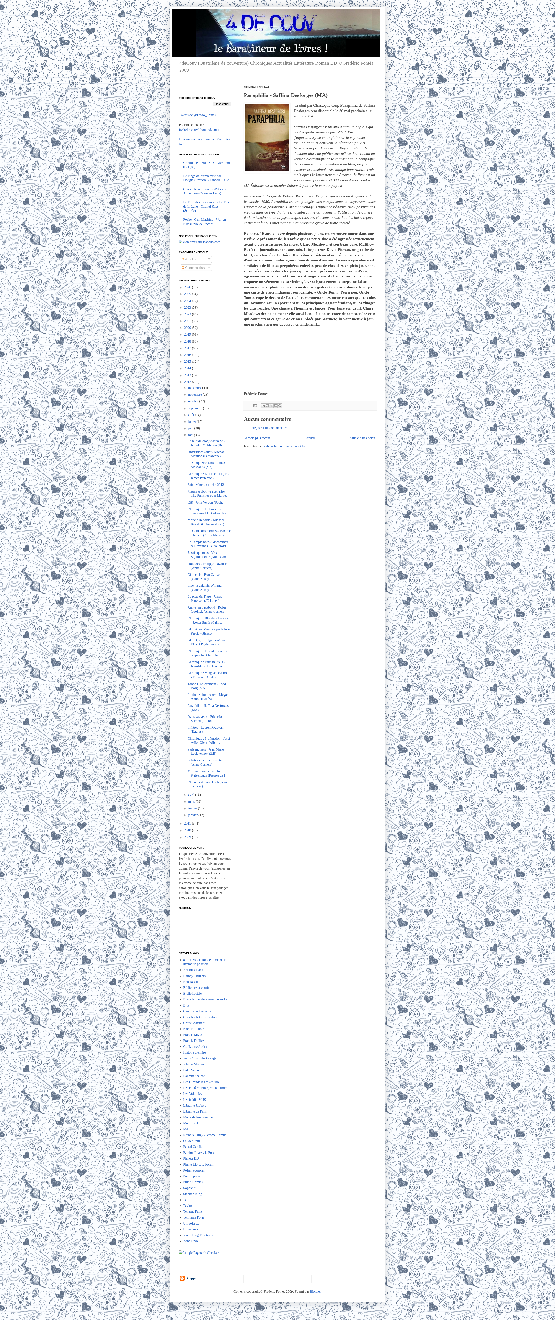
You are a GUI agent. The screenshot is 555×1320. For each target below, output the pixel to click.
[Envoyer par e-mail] (263, 405)
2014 (188, 368)
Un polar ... (191, 1223)
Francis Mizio (192, 1035)
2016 (188, 355)
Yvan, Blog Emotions (198, 1235)
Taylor (187, 1205)
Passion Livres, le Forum (200, 1152)
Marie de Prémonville (198, 1117)
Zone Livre (191, 1241)
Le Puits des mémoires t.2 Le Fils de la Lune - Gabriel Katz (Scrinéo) (206, 206)
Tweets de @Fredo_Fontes (197, 115)
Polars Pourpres (194, 1170)
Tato (186, 1200)
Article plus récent (257, 438)
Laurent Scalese (194, 1076)
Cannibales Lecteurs (197, 1011)
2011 (188, 823)
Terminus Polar (193, 1217)
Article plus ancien (362, 438)
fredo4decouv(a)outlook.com (199, 129)
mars (192, 801)
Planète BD (191, 1158)
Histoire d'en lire (194, 1052)
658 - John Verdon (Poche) (206, 502)
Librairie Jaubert (194, 1105)
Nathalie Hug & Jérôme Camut (204, 1135)
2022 (188, 314)
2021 (188, 321)
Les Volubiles (192, 1093)
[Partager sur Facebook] (275, 405)
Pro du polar (191, 1176)
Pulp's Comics (193, 1182)
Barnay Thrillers (194, 976)
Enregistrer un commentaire (268, 428)
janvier (193, 815)
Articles (190, 259)
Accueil (309, 438)
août (191, 415)
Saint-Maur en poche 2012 (206, 484)
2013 (188, 375)
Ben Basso (190, 982)
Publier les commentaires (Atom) (285, 446)
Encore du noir (193, 1029)
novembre (195, 394)
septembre (195, 408)
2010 (188, 830)
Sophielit (189, 1188)
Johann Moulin (193, 1064)
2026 (188, 287)
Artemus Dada (193, 970)
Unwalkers (190, 1229)
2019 (188, 334)
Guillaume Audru (195, 1046)
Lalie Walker (192, 1070)
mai (191, 435)
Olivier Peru (191, 1141)
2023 (188, 307)
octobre (193, 401)
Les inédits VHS (194, 1099)
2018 (188, 341)
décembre (195, 388)
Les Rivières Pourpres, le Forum (205, 1088)
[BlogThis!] (267, 405)
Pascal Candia (192, 1147)
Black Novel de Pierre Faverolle (205, 999)
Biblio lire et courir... (197, 987)
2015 (188, 361)
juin (191, 428)
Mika (186, 1129)
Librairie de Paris (195, 1111)
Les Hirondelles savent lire (201, 1082)
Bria (186, 1005)
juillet (192, 421)
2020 (188, 328)
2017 (188, 348)
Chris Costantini (194, 1023)
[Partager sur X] (271, 405)
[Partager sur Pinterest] (280, 405)
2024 (188, 301)
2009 (188, 837)
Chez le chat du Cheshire (200, 1017)
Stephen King (192, 1194)
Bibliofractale (192, 993)
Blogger (315, 1291)
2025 (188, 294)
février (193, 808)
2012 (188, 382)
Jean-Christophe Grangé (199, 1058)
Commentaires (194, 267)
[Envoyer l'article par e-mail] (255, 405)
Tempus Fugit (192, 1211)
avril (191, 794)
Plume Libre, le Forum (198, 1164)
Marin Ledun (192, 1123)
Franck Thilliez (193, 1041)
